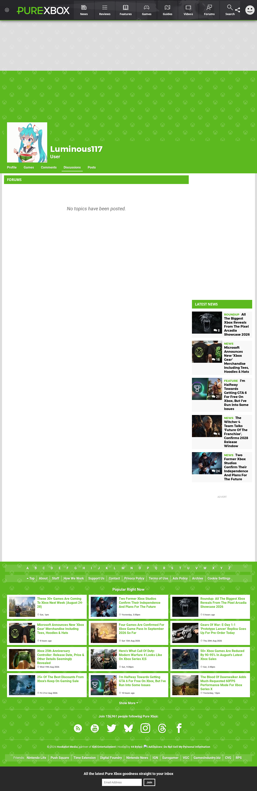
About (43, 578)
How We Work (74, 578)
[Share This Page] (237, 10)
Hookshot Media (67, 747)
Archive (197, 578)
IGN (155, 758)
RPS (239, 758)
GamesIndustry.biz (207, 758)
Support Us (96, 578)
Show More (127, 703)
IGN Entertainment (104, 747)
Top (32, 578)
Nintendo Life (36, 758)
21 (217, 397)
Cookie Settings (219, 578)
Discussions (72, 167)
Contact (114, 578)
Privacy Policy (134, 578)
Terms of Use (158, 578)
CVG (228, 758)
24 (217, 471)
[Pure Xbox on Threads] (162, 729)
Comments (49, 167)
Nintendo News (137, 758)
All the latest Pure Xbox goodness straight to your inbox (128, 774)
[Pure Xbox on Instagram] (145, 729)
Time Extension (84, 758)
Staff (55, 578)
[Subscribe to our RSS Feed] (77, 729)
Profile (12, 167)
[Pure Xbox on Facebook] (179, 729)
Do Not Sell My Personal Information (187, 747)
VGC (186, 758)
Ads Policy (180, 578)
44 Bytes (136, 747)
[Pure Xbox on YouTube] (94, 729)
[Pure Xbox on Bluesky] (128, 729)
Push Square (60, 758)
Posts (92, 167)
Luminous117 (76, 149)
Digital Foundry (111, 758)
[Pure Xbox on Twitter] (111, 729)
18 (217, 360)
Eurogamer (170, 758)
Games (29, 167)
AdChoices (155, 747)
